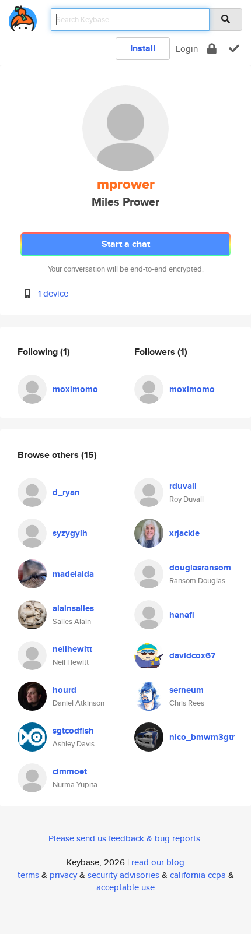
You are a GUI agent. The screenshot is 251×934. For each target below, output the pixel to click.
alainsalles (73, 608)
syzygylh (70, 533)
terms (28, 875)
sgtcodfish (73, 730)
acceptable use (125, 887)
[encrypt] (212, 48)
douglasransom (200, 567)
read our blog (157, 862)
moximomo (75, 389)
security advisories (123, 875)
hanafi (181, 614)
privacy (63, 875)
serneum (186, 689)
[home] (23, 16)
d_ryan (66, 492)
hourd (64, 689)
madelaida (73, 574)
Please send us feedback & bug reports (124, 838)
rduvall (183, 486)
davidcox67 (192, 655)
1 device (53, 293)
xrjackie (184, 533)
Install (142, 48)
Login (187, 49)
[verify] (234, 48)
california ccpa (198, 875)
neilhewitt (72, 649)
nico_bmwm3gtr (202, 737)
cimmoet (70, 771)
